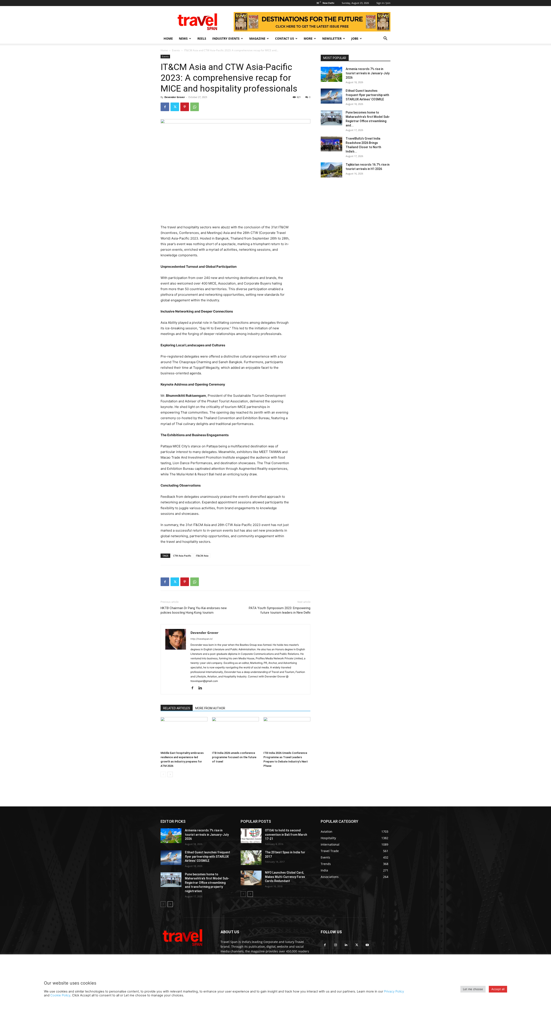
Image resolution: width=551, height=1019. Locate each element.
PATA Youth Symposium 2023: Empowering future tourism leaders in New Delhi (279, 610)
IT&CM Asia (202, 555)
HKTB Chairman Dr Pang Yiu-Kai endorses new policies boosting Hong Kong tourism (194, 610)
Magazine (257, 38)
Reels (201, 38)
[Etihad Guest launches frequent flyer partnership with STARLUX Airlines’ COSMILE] (331, 96)
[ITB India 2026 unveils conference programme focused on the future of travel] (235, 733)
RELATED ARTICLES (176, 708)
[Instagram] (335, 945)
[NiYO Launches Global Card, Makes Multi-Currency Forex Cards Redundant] (251, 878)
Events (176, 50)
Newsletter (332, 38)
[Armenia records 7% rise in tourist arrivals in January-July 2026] (331, 74)
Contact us (284, 38)
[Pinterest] (184, 107)
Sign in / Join (383, 3)
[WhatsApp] (194, 107)
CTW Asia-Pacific (182, 555)
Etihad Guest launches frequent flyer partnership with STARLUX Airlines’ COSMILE (367, 95)
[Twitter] (174, 107)
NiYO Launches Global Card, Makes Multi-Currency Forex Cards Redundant (285, 877)
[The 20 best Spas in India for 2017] (251, 857)
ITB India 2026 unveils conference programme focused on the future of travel (234, 757)
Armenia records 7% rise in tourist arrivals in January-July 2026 (368, 73)
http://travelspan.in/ (201, 638)
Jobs (354, 38)
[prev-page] (163, 774)
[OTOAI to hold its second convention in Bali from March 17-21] (251, 835)
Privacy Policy (394, 991)
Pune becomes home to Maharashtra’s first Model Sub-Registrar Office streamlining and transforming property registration (207, 883)
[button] (385, 39)
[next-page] (170, 774)
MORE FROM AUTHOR (210, 708)
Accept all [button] (498, 989)
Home (168, 38)
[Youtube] (367, 945)
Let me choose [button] (473, 989)
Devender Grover (174, 97)
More (308, 38)
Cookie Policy (60, 995)
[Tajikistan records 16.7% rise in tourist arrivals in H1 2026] (331, 169)
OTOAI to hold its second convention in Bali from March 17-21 (286, 834)
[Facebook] (165, 107)
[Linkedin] (201, 688)
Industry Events (226, 38)
